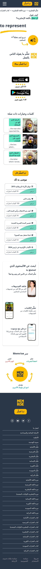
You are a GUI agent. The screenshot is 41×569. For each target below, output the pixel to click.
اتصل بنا (35, 428)
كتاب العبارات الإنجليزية (30, 532)
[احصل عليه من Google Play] (20, 92)
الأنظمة (35, 437)
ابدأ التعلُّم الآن (20, 173)
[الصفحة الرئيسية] (34, 55)
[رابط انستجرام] (12, 420)
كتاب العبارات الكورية (31, 541)
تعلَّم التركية (34, 475)
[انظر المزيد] (4, 3)
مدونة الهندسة (33, 442)
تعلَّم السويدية (33, 470)
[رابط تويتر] (23, 420)
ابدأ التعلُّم (27, 3)
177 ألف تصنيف (20, 87)
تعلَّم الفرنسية (33, 451)
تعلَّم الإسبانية (33, 461)
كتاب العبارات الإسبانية (30, 536)
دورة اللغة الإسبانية (31, 499)
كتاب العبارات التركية (31, 551)
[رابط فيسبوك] (28, 420)
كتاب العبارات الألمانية (30, 518)
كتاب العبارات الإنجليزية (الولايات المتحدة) (24, 527)
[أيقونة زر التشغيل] (30, 125)
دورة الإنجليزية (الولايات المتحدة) (27, 494)
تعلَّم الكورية (34, 466)
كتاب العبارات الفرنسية (30, 522)
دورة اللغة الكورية (32, 503)
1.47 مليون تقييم (20, 100)
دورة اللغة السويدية (31, 508)
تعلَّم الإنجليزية (33, 10)
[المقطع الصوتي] (33, 40)
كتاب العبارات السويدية (30, 546)
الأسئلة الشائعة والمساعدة (29, 433)
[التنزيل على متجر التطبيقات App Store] (20, 79)
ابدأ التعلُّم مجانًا (20, 64)
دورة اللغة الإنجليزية (19, 10)
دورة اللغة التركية (32, 513)
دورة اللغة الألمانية (32, 480)
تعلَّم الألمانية (34, 447)
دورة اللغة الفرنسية (31, 484)
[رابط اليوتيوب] (17, 420)
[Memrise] (36, 3)
